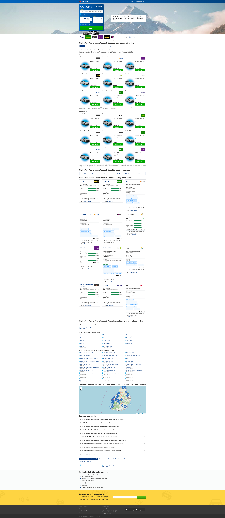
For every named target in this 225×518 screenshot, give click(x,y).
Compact (82, 46)
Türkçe (132, 1)
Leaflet (138, 413)
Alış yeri (81, 9)
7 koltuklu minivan (135, 46)
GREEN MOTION (107, 248)
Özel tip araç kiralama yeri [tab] (85, 461)
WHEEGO (105, 285)
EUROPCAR (106, 181)
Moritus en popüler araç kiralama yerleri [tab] (89, 458)
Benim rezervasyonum (140, 1)
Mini (141, 46)
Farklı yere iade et (86, 14)
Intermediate (88, 46)
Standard (95, 46)
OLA (127, 181)
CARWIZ (82, 248)
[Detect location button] (101, 11)
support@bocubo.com (107, 508)
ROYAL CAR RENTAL (86, 214)
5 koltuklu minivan (121, 46)
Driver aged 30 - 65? (86, 24)
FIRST (104, 214)
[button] (115, 400)
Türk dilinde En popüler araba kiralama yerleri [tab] (125, 458)
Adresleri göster (87, 201)
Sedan (105, 46)
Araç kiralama (95, 70)
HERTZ (82, 181)
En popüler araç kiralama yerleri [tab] (106, 458)
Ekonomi (101, 46)
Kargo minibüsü (112, 46)
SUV (128, 46)
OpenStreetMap (143, 413)
